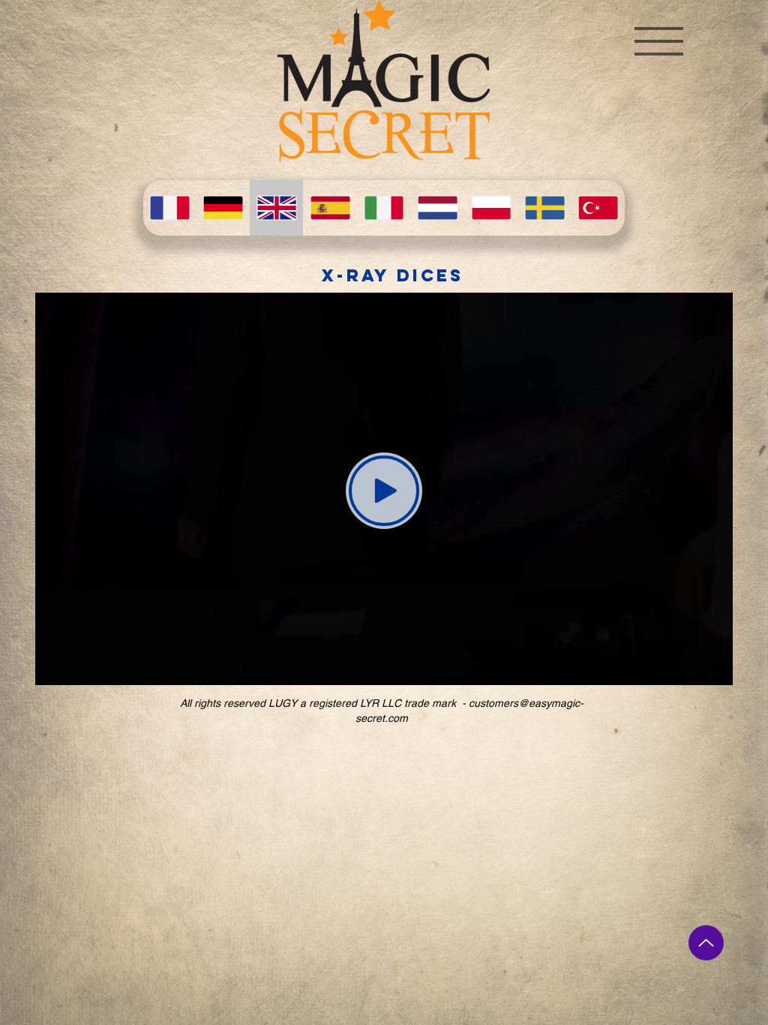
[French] (169, 208)
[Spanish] (329, 208)
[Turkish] (598, 208)
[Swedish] (544, 208)
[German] (222, 208)
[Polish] (491, 208)
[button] (658, 41)
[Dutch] (437, 208)
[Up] (706, 942)
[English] (276, 208)
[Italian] (383, 208)
